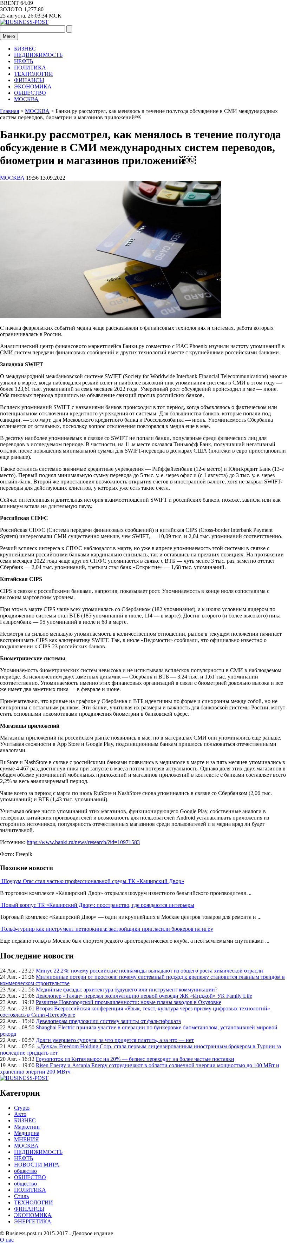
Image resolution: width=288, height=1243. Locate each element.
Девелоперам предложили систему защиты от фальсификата (108, 1021)
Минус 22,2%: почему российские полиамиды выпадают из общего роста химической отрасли (149, 971)
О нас (7, 1240)
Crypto (22, 1108)
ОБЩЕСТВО (30, 93)
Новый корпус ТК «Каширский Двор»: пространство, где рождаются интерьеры (97, 905)
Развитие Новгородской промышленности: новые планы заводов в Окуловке (128, 1002)
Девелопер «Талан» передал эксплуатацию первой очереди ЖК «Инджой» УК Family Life (144, 996)
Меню (9, 36)
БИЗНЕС (25, 49)
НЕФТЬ (23, 61)
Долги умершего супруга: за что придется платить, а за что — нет (115, 1040)
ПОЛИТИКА (30, 68)
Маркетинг (27, 1127)
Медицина (26, 1133)
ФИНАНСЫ (29, 80)
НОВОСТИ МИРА (36, 1165)
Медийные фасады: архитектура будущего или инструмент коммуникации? (126, 990)
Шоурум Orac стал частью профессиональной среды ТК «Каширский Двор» (92, 881)
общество (25, 1171)
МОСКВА (26, 99)
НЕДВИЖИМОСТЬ (38, 55)
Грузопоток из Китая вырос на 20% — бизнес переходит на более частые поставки (135, 1059)
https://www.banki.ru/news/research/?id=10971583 (83, 842)
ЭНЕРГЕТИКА (32, 1221)
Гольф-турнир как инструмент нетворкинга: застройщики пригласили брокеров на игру (107, 929)
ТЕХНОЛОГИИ (33, 74)
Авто (20, 1114)
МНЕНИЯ (26, 1139)
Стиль (21, 1196)
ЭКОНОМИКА (33, 86)
